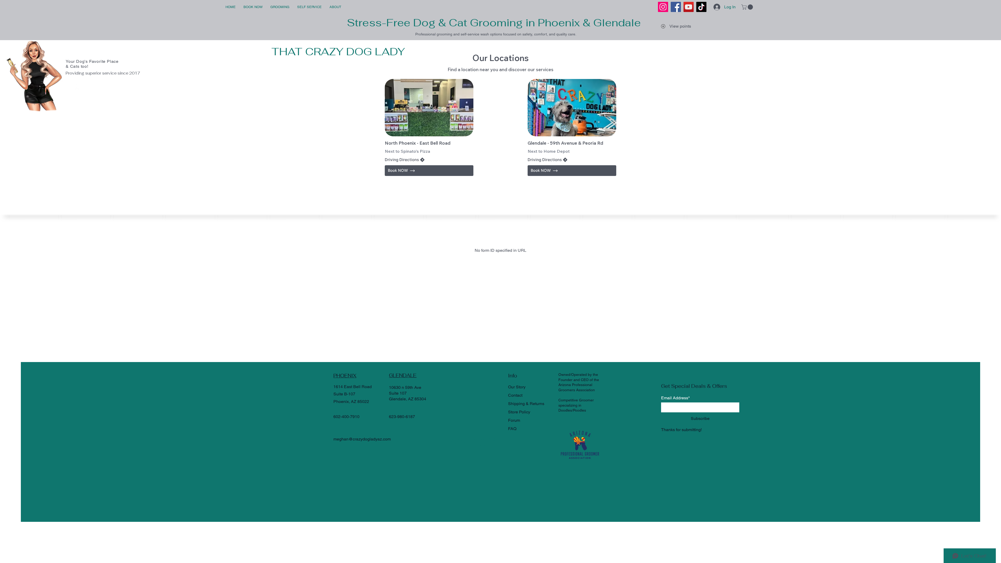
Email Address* (675, 398)
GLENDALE (403, 375)
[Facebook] (676, 7)
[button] (747, 7)
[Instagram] (663, 7)
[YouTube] (688, 7)
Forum (514, 420)
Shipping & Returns (526, 403)
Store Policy (519, 411)
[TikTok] (701, 7)
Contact (515, 395)
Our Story (517, 386)
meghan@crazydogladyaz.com (362, 439)
